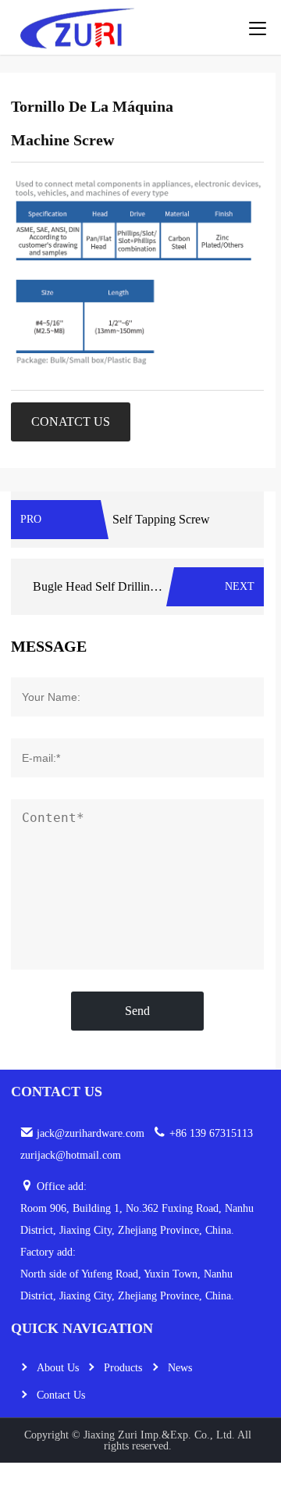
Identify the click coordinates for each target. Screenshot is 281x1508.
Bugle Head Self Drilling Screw (111, 586)
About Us (58, 1368)
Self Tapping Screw (161, 519)
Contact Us (61, 1395)
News (180, 1368)
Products (123, 1368)
